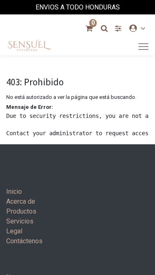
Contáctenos (24, 241)
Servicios (19, 221)
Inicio (14, 191)
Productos (21, 211)
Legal (14, 231)
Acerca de (20, 201)
